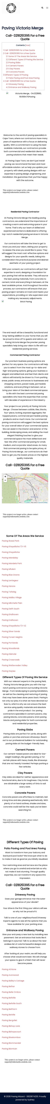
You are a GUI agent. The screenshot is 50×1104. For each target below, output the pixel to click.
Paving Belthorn (9, 1009)
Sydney (31, 1099)
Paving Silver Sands (11, 631)
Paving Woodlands (10, 648)
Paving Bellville (9, 997)
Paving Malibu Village (12, 597)
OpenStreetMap (42, 502)
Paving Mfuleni (8, 569)
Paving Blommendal (11, 1043)
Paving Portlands (10, 642)
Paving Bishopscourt (11, 1031)
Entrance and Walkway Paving (21, 87)
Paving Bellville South (12, 1003)
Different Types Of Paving (15, 75)
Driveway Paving (15, 84)
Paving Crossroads (11, 659)
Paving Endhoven (10, 620)
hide (27, 45)
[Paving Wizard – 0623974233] (11, 7)
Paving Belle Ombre (11, 992)
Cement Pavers (15, 65)
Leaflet (28, 502)
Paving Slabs (13, 62)
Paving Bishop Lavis (11, 1026)
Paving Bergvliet (9, 1020)
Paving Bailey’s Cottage (13, 980)
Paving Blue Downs (11, 574)
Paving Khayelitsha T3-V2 (14, 625)
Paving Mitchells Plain (12, 603)
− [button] (5, 480)
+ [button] (5, 476)
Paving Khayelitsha (11, 552)
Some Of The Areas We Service (21, 56)
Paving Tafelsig (9, 591)
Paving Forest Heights (12, 637)
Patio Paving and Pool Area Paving (22, 78)
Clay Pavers (13, 68)
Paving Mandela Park (12, 563)
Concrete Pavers (15, 72)
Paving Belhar (8, 986)
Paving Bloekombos (11, 1037)
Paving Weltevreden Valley (14, 665)
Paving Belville (8, 1014)
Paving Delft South (10, 608)
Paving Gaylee (8, 671)
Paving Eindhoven (10, 614)
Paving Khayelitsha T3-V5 (14, 546)
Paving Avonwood (10, 975)
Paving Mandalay (10, 557)
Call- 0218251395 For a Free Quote (19, 50)
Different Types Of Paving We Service (24, 59)
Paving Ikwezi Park (10, 540)
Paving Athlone (9, 969)
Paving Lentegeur (10, 580)
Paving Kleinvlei (9, 654)
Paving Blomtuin (9, 1048)
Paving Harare (8, 586)
